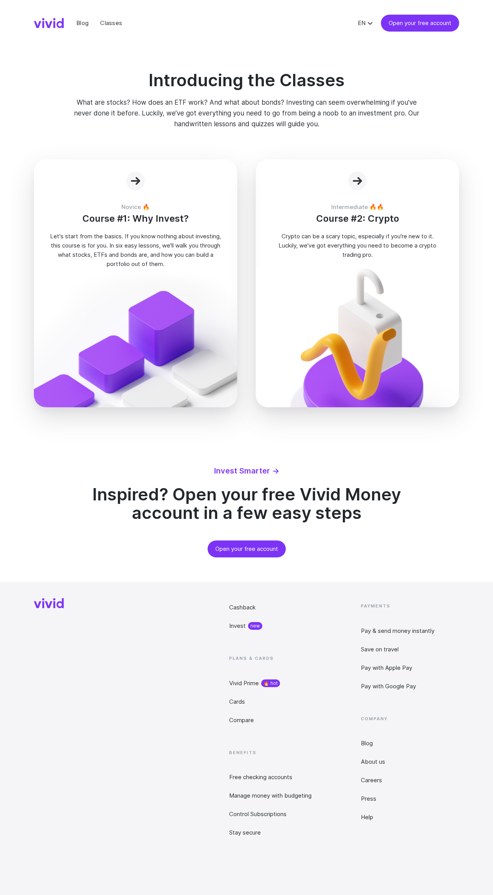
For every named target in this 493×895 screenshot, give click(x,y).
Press (368, 798)
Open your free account (420, 23)
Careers (371, 780)
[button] (366, 23)
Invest (237, 625)
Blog (367, 743)
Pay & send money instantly (397, 630)
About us (373, 761)
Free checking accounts (260, 777)
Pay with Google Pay (388, 686)
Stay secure (245, 832)
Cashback (242, 607)
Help (367, 817)
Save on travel (380, 649)
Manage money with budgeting (270, 795)
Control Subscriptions (258, 814)
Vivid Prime (244, 683)
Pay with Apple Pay (386, 667)
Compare (241, 720)
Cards (237, 701)
